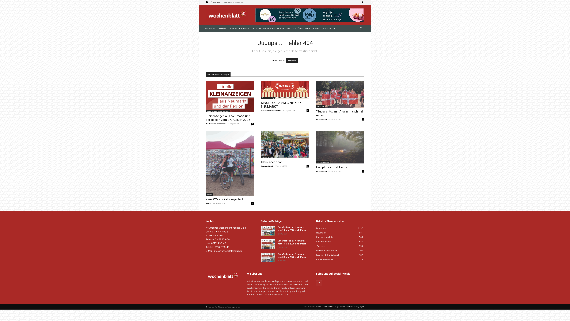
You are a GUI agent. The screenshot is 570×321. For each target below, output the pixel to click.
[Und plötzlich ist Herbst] (340, 147)
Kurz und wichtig (268, 98)
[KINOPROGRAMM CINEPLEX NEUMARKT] (285, 90)
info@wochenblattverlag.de (228, 251)
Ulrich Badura (321, 119)
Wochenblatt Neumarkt (215, 124)
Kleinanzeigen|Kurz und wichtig (218, 111)
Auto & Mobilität (323, 162)
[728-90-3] (309, 15)
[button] (360, 28)
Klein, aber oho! (271, 162)
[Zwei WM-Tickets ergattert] (230, 163)
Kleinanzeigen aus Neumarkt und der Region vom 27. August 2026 (228, 118)
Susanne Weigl (267, 166)
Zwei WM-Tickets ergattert (224, 199)
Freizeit (209, 194)
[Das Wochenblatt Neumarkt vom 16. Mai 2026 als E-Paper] (268, 244)
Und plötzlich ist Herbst (332, 167)
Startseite (292, 61)
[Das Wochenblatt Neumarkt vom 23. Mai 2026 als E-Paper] (268, 231)
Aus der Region (267, 157)
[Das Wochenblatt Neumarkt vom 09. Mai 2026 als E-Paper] (268, 257)
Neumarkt (320, 106)
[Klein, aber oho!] (285, 144)
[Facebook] (362, 2)
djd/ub (208, 203)
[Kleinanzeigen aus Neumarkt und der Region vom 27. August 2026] (230, 96)
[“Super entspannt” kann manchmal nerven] (340, 94)
